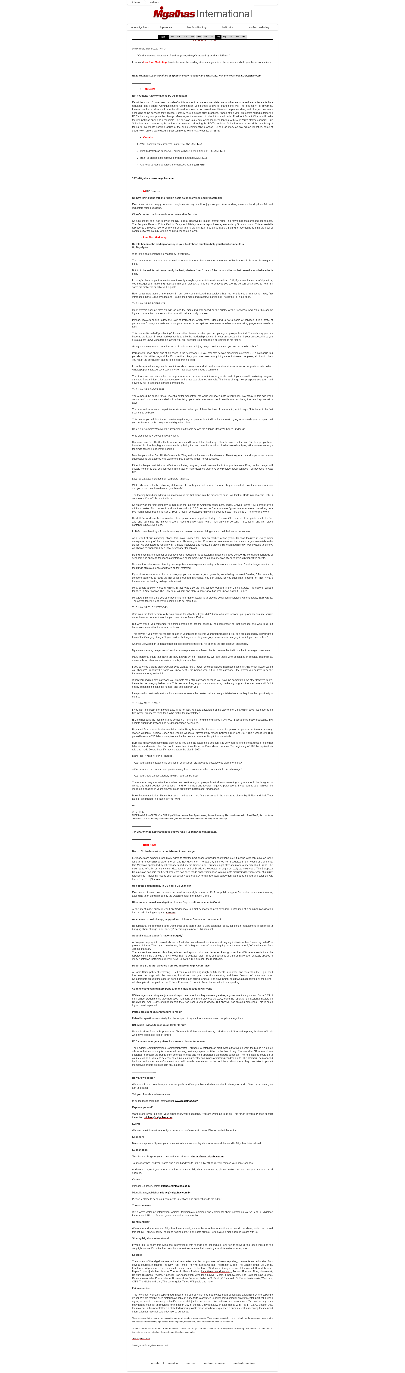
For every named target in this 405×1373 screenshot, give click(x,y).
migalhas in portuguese (214, 1363)
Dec (243, 37)
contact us (173, 1363)
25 (211, 41)
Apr (192, 37)
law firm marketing (259, 27)
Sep (224, 37)
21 (208, 41)
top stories (166, 27)
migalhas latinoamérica (244, 1363)
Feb (178, 37)
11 (196, 41)
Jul (212, 37)
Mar (185, 37)
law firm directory (196, 27)
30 (215, 41)
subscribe (155, 1363)
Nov (237, 37)
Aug (218, 37)
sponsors (191, 1363)
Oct (231, 37)
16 (202, 41)
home (137, 2)
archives (154, 2)
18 (205, 41)
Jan (172, 37)
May (199, 37)
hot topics (227, 27)
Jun (205, 37)
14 (199, 41)
